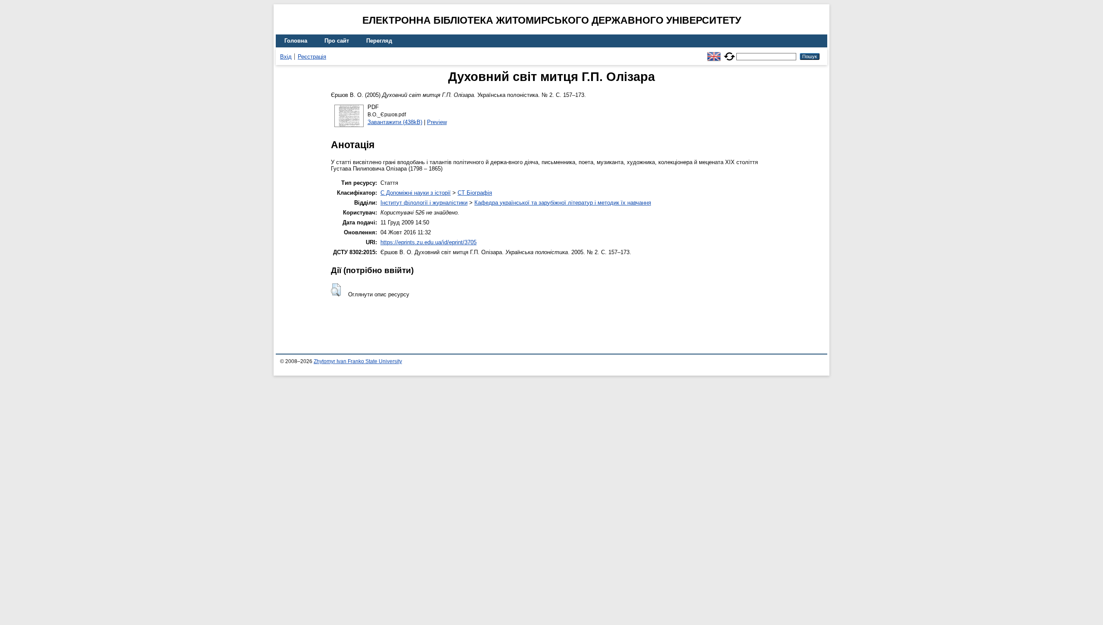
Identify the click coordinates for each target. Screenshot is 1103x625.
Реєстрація (312, 56)
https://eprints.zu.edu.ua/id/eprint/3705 (428, 242)
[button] (336, 289)
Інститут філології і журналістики (423, 202)
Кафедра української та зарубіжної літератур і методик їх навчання (562, 202)
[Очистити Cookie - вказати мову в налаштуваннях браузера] (729, 53)
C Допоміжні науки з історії (415, 193)
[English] (714, 53)
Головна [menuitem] (295, 40)
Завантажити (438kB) (395, 122)
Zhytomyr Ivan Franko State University (358, 361)
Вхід (286, 56)
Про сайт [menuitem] (336, 40)
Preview (437, 122)
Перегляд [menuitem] (379, 40)
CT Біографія (475, 193)
